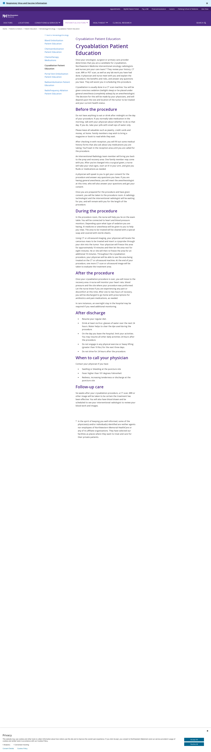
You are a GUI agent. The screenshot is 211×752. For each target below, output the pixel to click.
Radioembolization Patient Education (57, 84)
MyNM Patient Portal (131, 9)
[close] (207, 3)
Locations (23, 23)
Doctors (8, 23)
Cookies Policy (22, 748)
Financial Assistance (159, 9)
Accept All (194, 740)
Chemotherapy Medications (52, 59)
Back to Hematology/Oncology (57, 35)
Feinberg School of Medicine (188, 9)
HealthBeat (99, 23)
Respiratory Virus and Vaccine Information (26, 3)
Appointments (115, 9)
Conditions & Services (46, 23)
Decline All (194, 744)
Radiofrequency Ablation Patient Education (56, 92)
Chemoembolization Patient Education (54, 50)
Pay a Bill (145, 9)
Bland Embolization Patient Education (54, 42)
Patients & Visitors (75, 23)
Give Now (204, 9)
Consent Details (8, 748)
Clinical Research (122, 23)
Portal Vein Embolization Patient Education (56, 75)
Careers (172, 9)
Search (200, 23)
